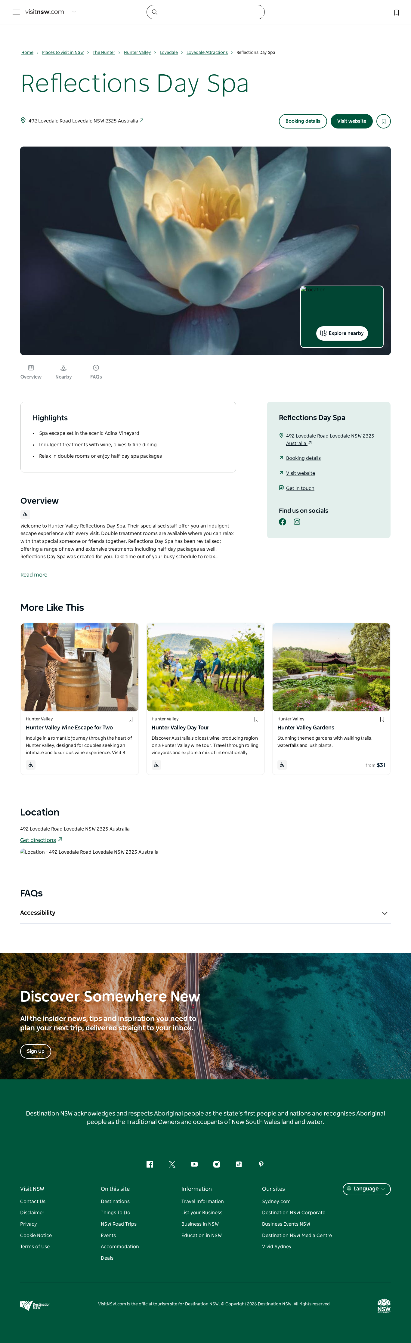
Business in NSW (200, 1224)
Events (108, 1235)
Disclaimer (32, 1212)
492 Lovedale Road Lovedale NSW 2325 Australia (84, 121)
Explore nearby (346, 333)
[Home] (44, 12)
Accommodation (120, 1246)
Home (27, 53)
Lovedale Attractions (207, 53)
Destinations (115, 1201)
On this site (115, 1189)
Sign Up (36, 1051)
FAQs (96, 377)
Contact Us (32, 1201)
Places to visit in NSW (63, 53)
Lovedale (169, 53)
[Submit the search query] (154, 12)
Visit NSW (32, 1189)
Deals (107, 1258)
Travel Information (202, 1201)
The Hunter (104, 53)
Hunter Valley (137, 53)
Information (196, 1189)
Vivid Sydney (277, 1246)
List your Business (201, 1212)
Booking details (303, 121)
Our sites (273, 1189)
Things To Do (115, 1212)
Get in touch (300, 488)
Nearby (63, 377)
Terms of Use (35, 1246)
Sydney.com (276, 1201)
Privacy (28, 1224)
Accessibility (37, 913)
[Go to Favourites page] (396, 12)
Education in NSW (201, 1235)
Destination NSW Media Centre (297, 1235)
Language (366, 1189)
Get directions (38, 840)
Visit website (351, 121)
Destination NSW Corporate (293, 1212)
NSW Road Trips (119, 1224)
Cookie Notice (36, 1235)
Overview (31, 377)
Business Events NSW (286, 1224)
